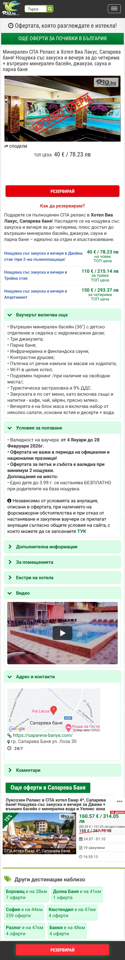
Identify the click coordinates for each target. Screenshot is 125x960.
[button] (114, 8)
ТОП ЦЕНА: (43, 155)
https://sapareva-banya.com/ (42, 735)
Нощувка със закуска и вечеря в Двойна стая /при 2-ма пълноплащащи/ (43, 256)
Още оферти (62, 39)
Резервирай (63, 191)
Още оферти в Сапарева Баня (47, 787)
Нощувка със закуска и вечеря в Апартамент (35, 294)
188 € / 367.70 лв (95, 831)
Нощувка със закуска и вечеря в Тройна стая (35, 275)
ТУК (81, 531)
